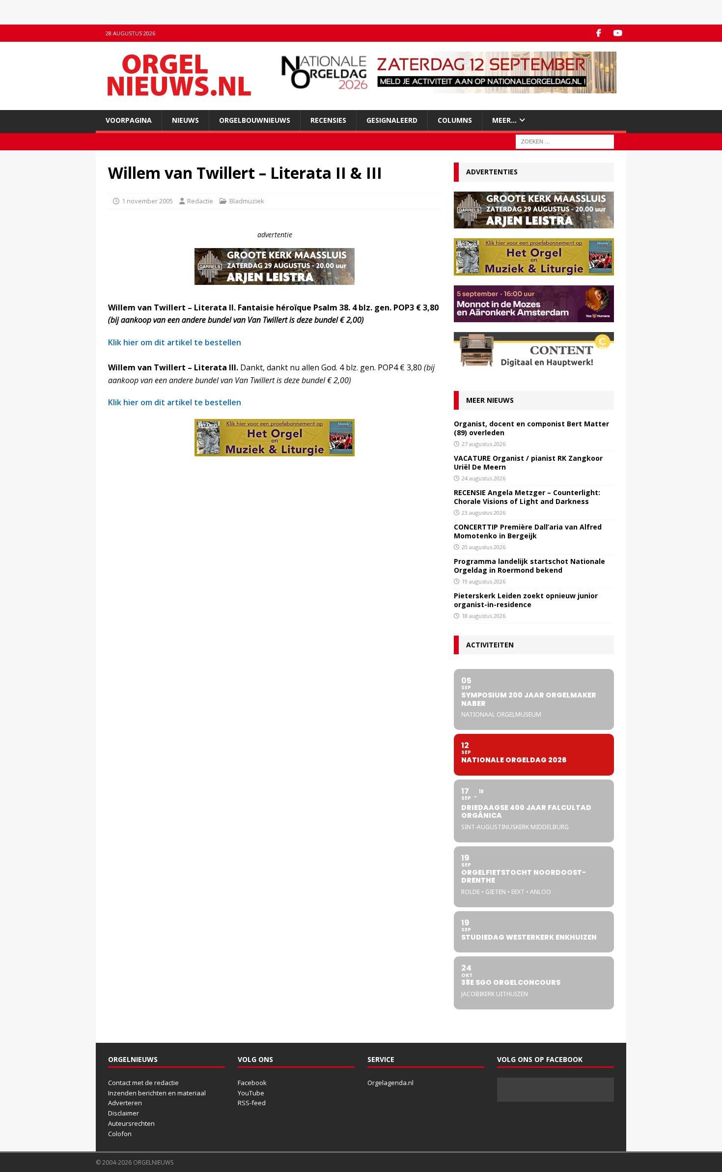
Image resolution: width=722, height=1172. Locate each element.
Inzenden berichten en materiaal (157, 1092)
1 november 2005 (147, 200)
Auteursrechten (131, 1123)
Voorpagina (129, 120)
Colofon (120, 1133)
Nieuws (185, 120)
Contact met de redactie (143, 1082)
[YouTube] (617, 33)
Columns (455, 120)
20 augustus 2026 (483, 547)
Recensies (328, 120)
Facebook (252, 1082)
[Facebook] (598, 33)
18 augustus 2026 (483, 615)
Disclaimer (123, 1113)
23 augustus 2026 (483, 512)
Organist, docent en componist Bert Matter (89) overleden (531, 428)
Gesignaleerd (391, 120)
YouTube (251, 1092)
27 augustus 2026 (483, 443)
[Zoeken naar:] (565, 141)
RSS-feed (252, 1102)
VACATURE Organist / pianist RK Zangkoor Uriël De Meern (528, 462)
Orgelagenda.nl (390, 1082)
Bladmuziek (246, 200)
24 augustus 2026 (483, 478)
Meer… (504, 120)
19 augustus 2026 (483, 581)
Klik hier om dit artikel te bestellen (174, 342)
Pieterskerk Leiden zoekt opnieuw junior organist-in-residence (526, 600)
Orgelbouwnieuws (254, 120)
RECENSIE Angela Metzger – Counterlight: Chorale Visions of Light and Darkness (527, 497)
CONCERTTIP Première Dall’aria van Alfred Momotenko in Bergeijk (528, 531)
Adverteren (125, 1102)
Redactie (200, 200)
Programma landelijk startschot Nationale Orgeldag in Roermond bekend (529, 566)
